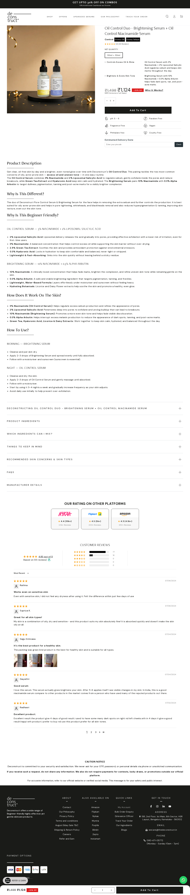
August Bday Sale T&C (66, 825)
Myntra (95, 820)
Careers (67, 834)
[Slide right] (91, 69)
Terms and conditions (67, 820)
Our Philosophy (67, 811)
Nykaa (95, 816)
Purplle (95, 825)
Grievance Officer (124, 816)
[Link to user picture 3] (50, 660)
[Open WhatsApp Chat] (183, 880)
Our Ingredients (124, 825)
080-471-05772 (155, 840)
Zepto (95, 834)
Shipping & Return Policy (66, 830)
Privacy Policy (67, 816)
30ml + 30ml (113, 55)
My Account (124, 807)
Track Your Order (124, 820)
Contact (67, 807)
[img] (21, 581)
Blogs (124, 830)
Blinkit (95, 830)
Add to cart (138, 110)
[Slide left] (10, 69)
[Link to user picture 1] (20, 660)
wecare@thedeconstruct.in (163, 830)
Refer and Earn (66, 838)
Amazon (95, 807)
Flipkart (95, 811)
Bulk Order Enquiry (124, 811)
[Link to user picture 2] (35, 660)
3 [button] (96, 732)
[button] (167, 16)
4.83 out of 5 (46, 556)
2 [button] (91, 732)
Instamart (95, 838)
